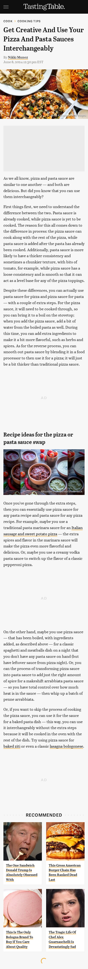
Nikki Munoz (18, 57)
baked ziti (11, 746)
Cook (8, 21)
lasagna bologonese (66, 746)
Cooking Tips (29, 21)
